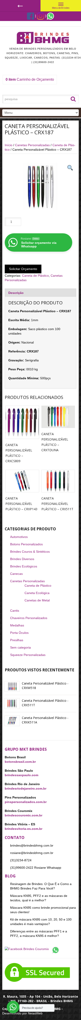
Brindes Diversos (22, 559)
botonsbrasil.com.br (20, 761)
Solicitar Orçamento (23, 269)
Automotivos (19, 537)
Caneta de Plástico (35, 275)
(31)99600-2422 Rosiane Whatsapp (35, 867)
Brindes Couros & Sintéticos (30, 551)
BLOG (10, 876)
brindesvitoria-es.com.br (23, 828)
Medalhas (17, 625)
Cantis (14, 610)
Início (8, 145)
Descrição (16, 293)
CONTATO (15, 837)
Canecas (16, 573)
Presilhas (16, 640)
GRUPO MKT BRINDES (26, 749)
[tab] (40, 293)
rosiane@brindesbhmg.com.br (31, 853)
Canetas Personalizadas (32, 145)
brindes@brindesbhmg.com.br (31, 845)
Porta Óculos (19, 632)
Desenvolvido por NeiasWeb (22, 1013)
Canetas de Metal (37, 600)
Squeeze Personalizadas (27, 655)
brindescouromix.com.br (23, 815)
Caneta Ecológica (37, 593)
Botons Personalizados (26, 544)
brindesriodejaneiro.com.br (25, 788)
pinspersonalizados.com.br (26, 802)
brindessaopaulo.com (21, 775)
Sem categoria (20, 647)
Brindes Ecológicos (23, 566)
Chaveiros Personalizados (28, 618)
